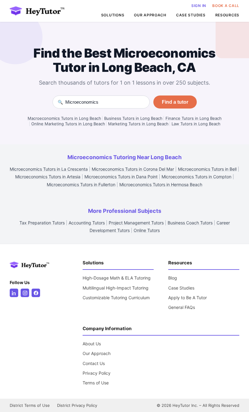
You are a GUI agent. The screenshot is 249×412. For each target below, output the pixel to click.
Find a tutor (175, 102)
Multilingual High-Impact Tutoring (115, 287)
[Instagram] (25, 293)
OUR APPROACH (150, 15)
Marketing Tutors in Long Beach (138, 123)
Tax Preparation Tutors (42, 222)
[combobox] (105, 102)
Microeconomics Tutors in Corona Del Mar (133, 169)
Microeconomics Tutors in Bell (207, 169)
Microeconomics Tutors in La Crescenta (49, 169)
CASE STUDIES (191, 15)
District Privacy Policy (77, 405)
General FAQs (181, 307)
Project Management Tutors (136, 222)
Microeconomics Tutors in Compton (196, 176)
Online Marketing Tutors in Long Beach (68, 123)
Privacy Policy (97, 373)
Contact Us (94, 363)
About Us (92, 343)
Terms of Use (96, 382)
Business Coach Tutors (190, 222)
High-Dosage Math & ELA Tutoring (117, 277)
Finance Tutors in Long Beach (193, 118)
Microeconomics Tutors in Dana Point (121, 176)
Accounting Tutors (87, 222)
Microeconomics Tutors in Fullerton (81, 184)
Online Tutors (147, 230)
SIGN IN (198, 5)
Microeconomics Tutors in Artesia (47, 176)
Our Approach (97, 353)
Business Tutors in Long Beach (133, 118)
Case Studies (181, 287)
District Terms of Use (30, 405)
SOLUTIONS (112, 15)
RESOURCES (227, 15)
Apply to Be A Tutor (187, 297)
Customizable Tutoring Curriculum (116, 297)
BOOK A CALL (225, 5)
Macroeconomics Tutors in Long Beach (64, 118)
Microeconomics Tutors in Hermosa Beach (160, 184)
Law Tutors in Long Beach (196, 123)
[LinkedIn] (14, 293)
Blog (172, 277)
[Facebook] (36, 293)
